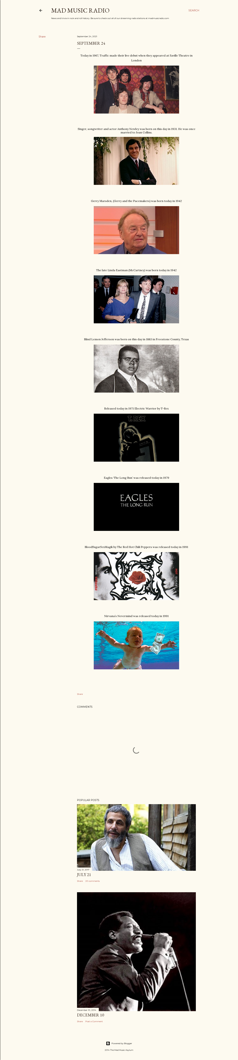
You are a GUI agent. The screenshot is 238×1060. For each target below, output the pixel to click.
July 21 (84, 874)
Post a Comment (94, 1021)
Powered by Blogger (122, 1043)
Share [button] (42, 36)
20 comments (92, 881)
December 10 (90, 1015)
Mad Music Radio (80, 10)
